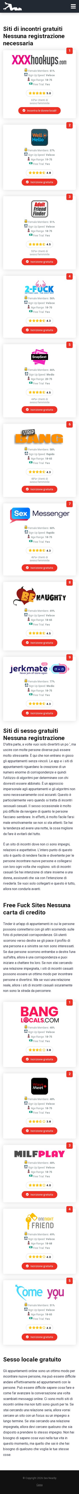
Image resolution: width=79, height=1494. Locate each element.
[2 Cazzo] (39, 293)
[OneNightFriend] (40, 1229)
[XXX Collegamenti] (39, 65)
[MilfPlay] (39, 1157)
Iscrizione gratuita (41, 182)
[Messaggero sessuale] (39, 522)
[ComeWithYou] (39, 1300)
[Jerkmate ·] (39, 676)
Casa (39, 1484)
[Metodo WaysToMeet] (39, 1093)
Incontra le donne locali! (41, 110)
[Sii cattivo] (39, 605)
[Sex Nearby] (12, 6)
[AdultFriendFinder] (39, 216)
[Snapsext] (39, 364)
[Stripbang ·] (39, 444)
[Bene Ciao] (39, 145)
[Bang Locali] (40, 1022)
